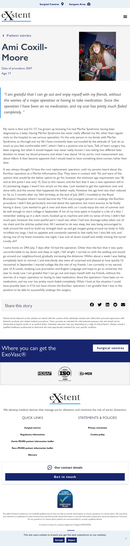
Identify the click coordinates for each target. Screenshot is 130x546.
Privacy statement (97, 427)
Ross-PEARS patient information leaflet (32, 448)
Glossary (32, 454)
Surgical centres (32, 427)
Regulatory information (32, 434)
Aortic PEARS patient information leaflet (32, 441)
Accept (59, 540)
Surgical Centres (49, 4)
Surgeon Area (77, 4)
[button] (125, 17)
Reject (71, 540)
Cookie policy (98, 434)
